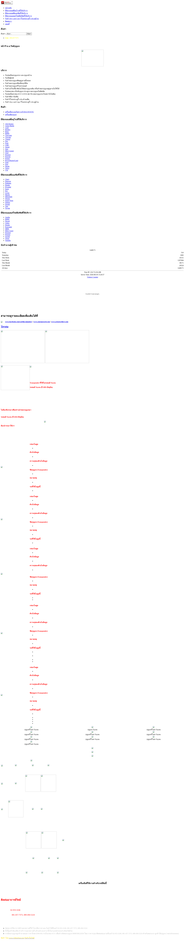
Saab (6, 162)
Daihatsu (8, 183)
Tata (6, 206)
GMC (7, 145)
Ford (6, 143)
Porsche (7, 157)
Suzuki (7, 204)
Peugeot (8, 155)
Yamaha (8, 240)
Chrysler (8, 137)
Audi (7, 128)
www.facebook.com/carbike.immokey (18, 322)
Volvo (7, 168)
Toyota (7, 208)
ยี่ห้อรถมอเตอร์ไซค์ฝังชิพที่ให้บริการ (18, 16)
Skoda (7, 166)
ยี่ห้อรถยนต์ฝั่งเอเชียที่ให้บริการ (16, 13)
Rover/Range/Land (11, 160)
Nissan (7, 199)
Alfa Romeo (9, 124)
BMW (7, 133)
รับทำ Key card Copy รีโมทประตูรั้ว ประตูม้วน (22, 19)
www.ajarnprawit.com (42, 322)
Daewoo (8, 181)
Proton (7, 159)
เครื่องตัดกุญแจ (10, 114)
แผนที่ (7, 24)
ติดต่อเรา (8, 21)
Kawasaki (8, 227)
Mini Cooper (9, 151)
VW (6, 170)
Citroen (7, 139)
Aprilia (7, 217)
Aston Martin (9, 126)
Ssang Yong (9, 200)
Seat (6, 164)
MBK (7, 229)
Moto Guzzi (9, 231)
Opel (6, 153)
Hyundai (8, 187)
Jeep (6, 149)
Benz (7, 132)
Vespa (7, 238)
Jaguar (7, 147)
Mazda (7, 195)
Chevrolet (8, 135)
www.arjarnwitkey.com (59, 322)
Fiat (6, 141)
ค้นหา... (4, 34)
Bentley (7, 130)
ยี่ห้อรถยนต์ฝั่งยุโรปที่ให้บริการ (16, 10)
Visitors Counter (92, 277)
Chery (7, 179)
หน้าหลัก (8, 8)
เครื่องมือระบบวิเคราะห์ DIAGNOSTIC (19, 112)
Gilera (7, 223)
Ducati (7, 221)
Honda (7, 185)
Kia (6, 191)
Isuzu (7, 189)
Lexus (7, 193)
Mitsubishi (8, 197)
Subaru (7, 202)
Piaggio (7, 235)
